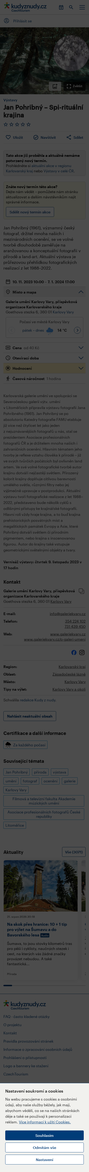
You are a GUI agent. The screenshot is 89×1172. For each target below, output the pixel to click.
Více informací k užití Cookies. (45, 1122)
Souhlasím (44, 1135)
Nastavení (44, 1159)
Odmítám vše (44, 1147)
